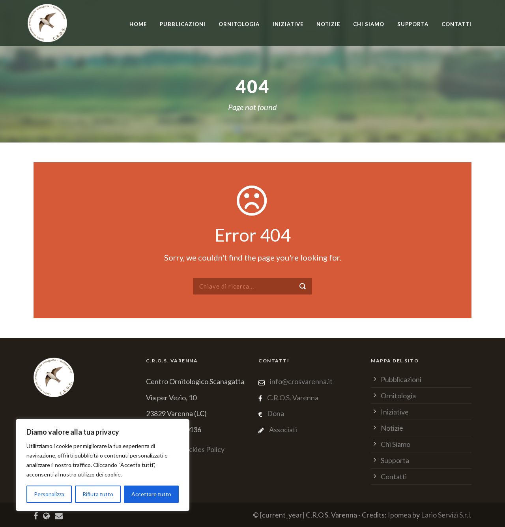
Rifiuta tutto (97, 494)
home (138, 24)
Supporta (412, 24)
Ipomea (399, 514)
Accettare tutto (151, 494)
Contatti (456, 24)
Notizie (328, 24)
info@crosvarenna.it (301, 381)
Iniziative (395, 411)
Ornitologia (239, 24)
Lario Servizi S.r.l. (446, 514)
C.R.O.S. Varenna (292, 397)
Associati (283, 429)
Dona (275, 413)
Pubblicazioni (183, 24)
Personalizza (49, 494)
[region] (102, 465)
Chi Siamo (368, 24)
